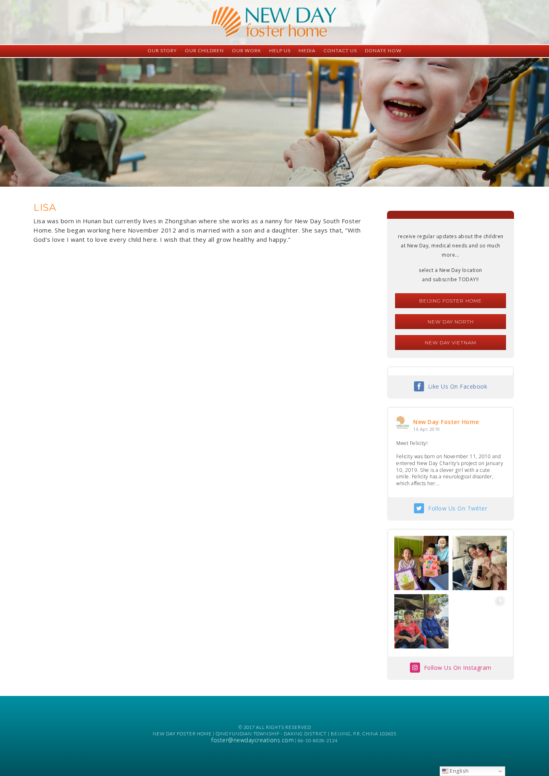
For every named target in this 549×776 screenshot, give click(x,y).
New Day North (451, 322)
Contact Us (340, 50)
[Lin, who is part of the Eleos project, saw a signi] (480, 563)
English (459, 770)
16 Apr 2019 (426, 429)
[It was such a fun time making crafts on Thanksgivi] (480, 621)
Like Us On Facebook (458, 386)
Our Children (204, 50)
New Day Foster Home (446, 422)
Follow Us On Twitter (457, 508)
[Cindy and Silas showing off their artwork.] (421, 563)
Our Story (162, 50)
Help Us (280, 50)
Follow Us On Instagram (458, 667)
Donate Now (383, 50)
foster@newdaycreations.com (252, 740)
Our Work (246, 50)
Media (307, 50)
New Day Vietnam (450, 343)
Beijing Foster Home (450, 301)
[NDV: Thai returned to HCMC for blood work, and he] (421, 621)
